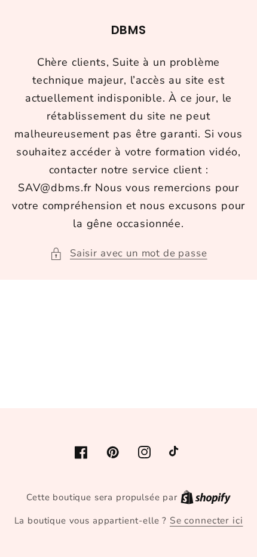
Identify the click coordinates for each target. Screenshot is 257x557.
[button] (128, 253)
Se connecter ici (206, 520)
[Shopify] (205, 497)
